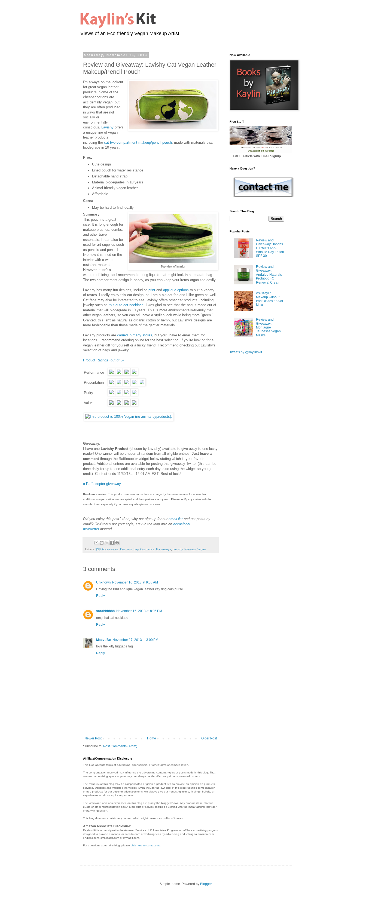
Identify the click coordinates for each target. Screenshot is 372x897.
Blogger (206, 884)
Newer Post (93, 738)
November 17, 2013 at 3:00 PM (135, 640)
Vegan (201, 549)
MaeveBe (103, 640)
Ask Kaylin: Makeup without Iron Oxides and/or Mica (269, 299)
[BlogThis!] (101, 542)
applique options (176, 290)
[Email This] (96, 542)
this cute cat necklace (126, 305)
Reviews (190, 549)
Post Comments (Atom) (120, 746)
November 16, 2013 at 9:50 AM (135, 582)
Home (151, 738)
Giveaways (163, 549)
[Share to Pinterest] (117, 542)
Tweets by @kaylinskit (246, 352)
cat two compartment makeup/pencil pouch (138, 142)
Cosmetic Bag (129, 549)
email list (176, 519)
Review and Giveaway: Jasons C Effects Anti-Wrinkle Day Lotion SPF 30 (270, 248)
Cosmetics (147, 549)
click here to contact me (145, 845)
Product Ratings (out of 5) (103, 360)
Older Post (209, 738)
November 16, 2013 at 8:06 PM (139, 611)
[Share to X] (106, 542)
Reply (100, 596)
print (151, 290)
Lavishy (107, 127)
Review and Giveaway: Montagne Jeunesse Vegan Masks (268, 327)
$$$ (98, 549)
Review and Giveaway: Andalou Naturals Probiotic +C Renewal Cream (269, 274)
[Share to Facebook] (112, 542)
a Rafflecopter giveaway (102, 484)
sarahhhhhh (105, 611)
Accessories (110, 549)
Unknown (103, 582)
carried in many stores (134, 335)
